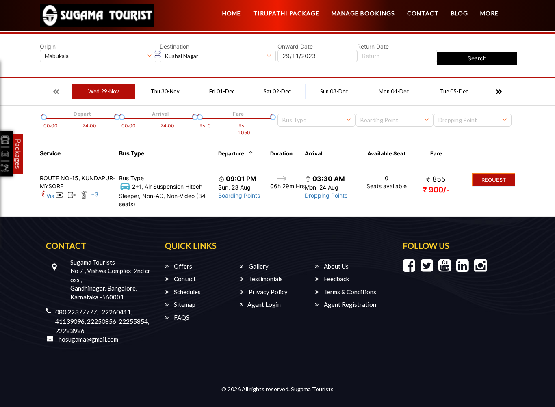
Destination (174, 47)
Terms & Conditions (349, 291)
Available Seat (386, 153)
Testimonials (265, 278)
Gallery (258, 266)
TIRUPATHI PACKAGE (286, 13)
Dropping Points (326, 195)
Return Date (373, 47)
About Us (336, 266)
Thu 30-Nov (165, 91)
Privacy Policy (267, 291)
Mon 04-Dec (394, 91)
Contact (423, 13)
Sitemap (184, 304)
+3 (94, 194)
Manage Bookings (363, 13)
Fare (436, 153)
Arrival (314, 153)
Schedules (187, 291)
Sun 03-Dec (334, 91)
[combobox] (316, 120)
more (489, 13)
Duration (281, 153)
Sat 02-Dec (277, 91)
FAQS (181, 317)
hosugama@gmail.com (88, 339)
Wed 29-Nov (103, 91)
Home (231, 13)
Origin (48, 47)
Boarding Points (239, 195)
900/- (436, 189)
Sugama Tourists (312, 388)
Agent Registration (349, 304)
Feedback (336, 278)
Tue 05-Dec (454, 91)
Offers (182, 266)
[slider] (43, 116)
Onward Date (295, 47)
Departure (231, 153)
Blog (459, 13)
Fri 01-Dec (221, 91)
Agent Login (264, 304)
